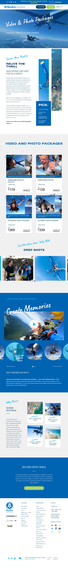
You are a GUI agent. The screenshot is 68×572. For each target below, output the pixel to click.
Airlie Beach (24, 506)
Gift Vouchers (40, 520)
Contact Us (54, 506)
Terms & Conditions (41, 529)
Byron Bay (24, 508)
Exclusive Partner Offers (40, 526)
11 (39, 281)
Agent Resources (40, 543)
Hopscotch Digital (31, 559)
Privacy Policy (39, 533)
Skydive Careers (40, 541)
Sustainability (39, 535)
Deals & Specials (40, 514)
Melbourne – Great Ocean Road (26, 513)
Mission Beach (25, 516)
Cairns (22, 510)
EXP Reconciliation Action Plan (41, 538)
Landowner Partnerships (39, 546)
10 (38, 281)
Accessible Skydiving (39, 523)
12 (41, 281)
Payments (38, 531)
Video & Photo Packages (40, 517)
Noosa (23, 518)
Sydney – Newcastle (24, 521)
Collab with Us (40, 508)
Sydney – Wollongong (24, 525)
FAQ (37, 506)
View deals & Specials (33, 488)
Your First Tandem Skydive (41, 511)
